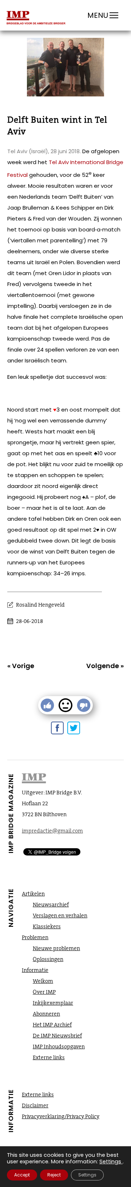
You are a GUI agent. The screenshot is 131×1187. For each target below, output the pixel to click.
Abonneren (46, 1013)
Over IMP (44, 992)
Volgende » (105, 665)
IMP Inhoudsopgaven (59, 1046)
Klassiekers (47, 926)
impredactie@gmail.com (52, 830)
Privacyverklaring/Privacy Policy (60, 1116)
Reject (54, 1175)
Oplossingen (48, 959)
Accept (22, 1175)
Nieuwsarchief (51, 904)
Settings (110, 1161)
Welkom (43, 981)
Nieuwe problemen (56, 948)
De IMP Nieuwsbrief (57, 1035)
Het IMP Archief (52, 1024)
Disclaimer (35, 1105)
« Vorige (20, 665)
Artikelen (33, 893)
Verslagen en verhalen (60, 915)
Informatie (35, 970)
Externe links (49, 1057)
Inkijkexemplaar (53, 1003)
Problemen (35, 937)
